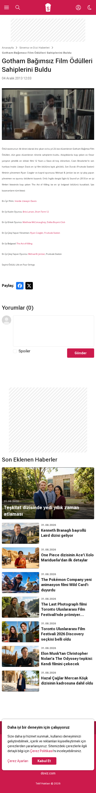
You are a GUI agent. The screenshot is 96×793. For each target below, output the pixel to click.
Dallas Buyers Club (56, 222)
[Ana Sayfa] (48, 7)
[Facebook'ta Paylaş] (20, 285)
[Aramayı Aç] (17, 7)
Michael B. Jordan (36, 254)
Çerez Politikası (41, 751)
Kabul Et (44, 761)
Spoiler (24, 351)
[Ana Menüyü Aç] (6, 7)
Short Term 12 (42, 211)
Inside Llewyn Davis (26, 201)
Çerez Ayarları (17, 761)
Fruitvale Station (52, 232)
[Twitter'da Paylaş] (29, 285)
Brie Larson (28, 211)
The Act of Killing (24, 243)
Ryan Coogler (36, 232)
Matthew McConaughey (34, 222)
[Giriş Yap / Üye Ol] (78, 7)
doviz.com (48, 773)
